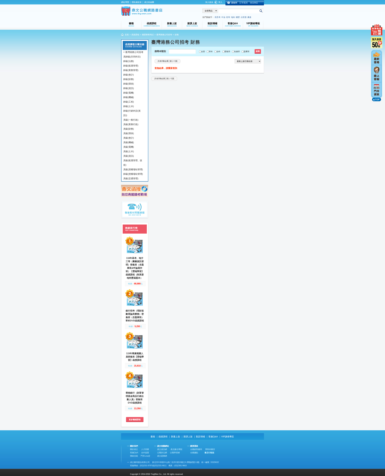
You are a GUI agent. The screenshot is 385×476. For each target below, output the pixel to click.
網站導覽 (125, 2)
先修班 (237, 51)
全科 (218, 51)
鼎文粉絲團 (149, 2)
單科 (211, 51)
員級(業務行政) (130, 124)
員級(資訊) (128, 156)
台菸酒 (243, 17)
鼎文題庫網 (162, 456)
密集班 (227, 51)
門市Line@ (145, 456)
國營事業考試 (148, 35)
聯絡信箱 (134, 456)
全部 (203, 51)
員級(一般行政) (130, 120)
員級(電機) (128, 147)
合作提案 (145, 452)
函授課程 (135, 35)
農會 (249, 17)
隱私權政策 (137, 2)
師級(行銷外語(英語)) (132, 113)
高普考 (217, 17)
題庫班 (246, 51)
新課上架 (187, 436)
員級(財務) (128, 129)
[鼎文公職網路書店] (141, 11)
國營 (238, 17)
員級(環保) (128, 133)
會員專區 (254, 3)
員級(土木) (128, 151)
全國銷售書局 (196, 449)
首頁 (127, 35)
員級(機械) (128, 142)
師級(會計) (128, 74)
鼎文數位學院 (176, 449)
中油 (223, 17)
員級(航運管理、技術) (132, 162)
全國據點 (194, 452)
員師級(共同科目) (132, 56)
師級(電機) (128, 92)
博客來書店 (210, 449)
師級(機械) (128, 97)
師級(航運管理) (130, 65)
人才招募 (145, 449)
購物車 (234, 3)
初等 (228, 17)
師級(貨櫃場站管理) (133, 174)
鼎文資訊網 (162, 449)
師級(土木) (128, 106)
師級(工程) (128, 101)
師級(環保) (128, 83)
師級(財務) (128, 79)
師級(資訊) (128, 88)
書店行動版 (209, 452)
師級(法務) (128, 61)
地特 (233, 17)
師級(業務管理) (130, 70)
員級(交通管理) (130, 178)
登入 (220, 2)
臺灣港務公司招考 (164, 35)
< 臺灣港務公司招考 (133, 52)
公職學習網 (175, 452)
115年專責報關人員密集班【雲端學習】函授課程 (135, 356)
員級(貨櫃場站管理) (133, 169)
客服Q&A (213, 436)
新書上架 (175, 436)
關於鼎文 (134, 449)
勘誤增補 (200, 436)
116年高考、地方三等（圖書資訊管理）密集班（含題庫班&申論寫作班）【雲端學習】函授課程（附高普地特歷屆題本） (135, 268)
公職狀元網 (162, 452)
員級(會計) (128, 138)
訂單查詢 (244, 3)
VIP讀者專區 (227, 436)
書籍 (153, 436)
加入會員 (209, 2)
